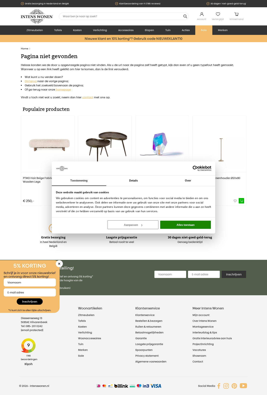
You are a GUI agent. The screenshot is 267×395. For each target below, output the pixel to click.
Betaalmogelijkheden (149, 332)
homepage (63, 89)
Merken (223, 30)
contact (87, 97)
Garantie (141, 338)
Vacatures (199, 349)
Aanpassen (131, 224)
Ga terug (31, 81)
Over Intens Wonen (205, 320)
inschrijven (234, 274)
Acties (186, 30)
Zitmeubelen (35, 30)
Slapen (149, 30)
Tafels (58, 30)
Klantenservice (145, 315)
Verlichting (100, 30)
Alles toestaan (186, 224)
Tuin (168, 30)
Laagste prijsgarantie (149, 344)
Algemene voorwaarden (150, 361)
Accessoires (126, 30)
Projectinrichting (203, 344)
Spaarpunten (144, 349)
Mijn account (201, 315)
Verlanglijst (218, 19)
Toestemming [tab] (79, 180)
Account (201, 19)
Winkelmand (236, 19)
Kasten (77, 30)
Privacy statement (147, 355)
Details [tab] (133, 180)
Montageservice (203, 326)
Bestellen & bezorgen (148, 320)
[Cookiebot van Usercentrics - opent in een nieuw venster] (195, 168)
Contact (198, 361)
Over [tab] (188, 180)
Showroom (199, 355)
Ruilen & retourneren (148, 326)
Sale (204, 30)
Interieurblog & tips (205, 332)
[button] (23, 158)
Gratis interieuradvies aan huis (212, 338)
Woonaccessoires (89, 338)
